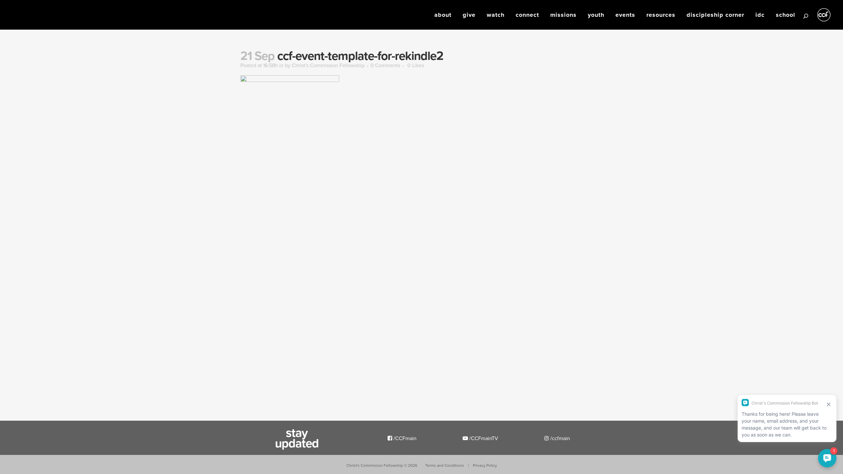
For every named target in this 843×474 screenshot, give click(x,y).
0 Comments (385, 65)
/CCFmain (404, 438)
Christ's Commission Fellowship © (381, 465)
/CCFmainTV (483, 438)
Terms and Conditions (444, 465)
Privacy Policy (485, 465)
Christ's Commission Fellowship (328, 65)
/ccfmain (559, 438)
